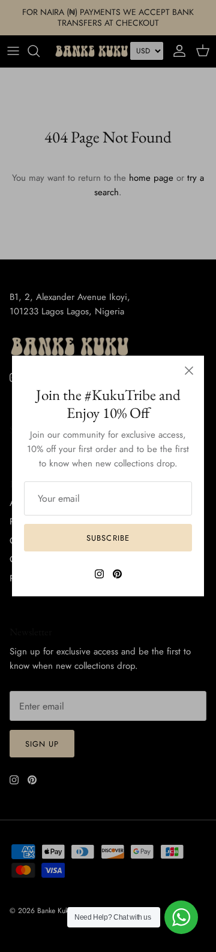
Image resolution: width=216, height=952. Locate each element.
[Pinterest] (117, 573)
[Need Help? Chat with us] (181, 917)
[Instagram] (99, 573)
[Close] (189, 370)
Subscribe (107, 538)
